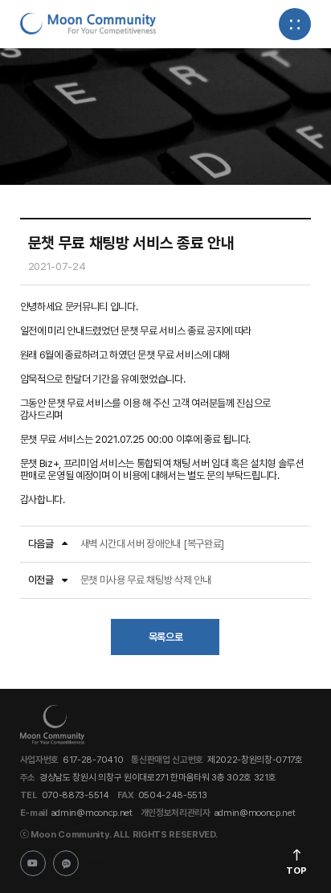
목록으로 (166, 637)
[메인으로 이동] (88, 24)
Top (296, 870)
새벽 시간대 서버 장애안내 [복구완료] (152, 544)
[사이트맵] (295, 24)
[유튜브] (33, 863)
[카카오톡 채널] (66, 863)
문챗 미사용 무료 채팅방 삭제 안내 (145, 580)
